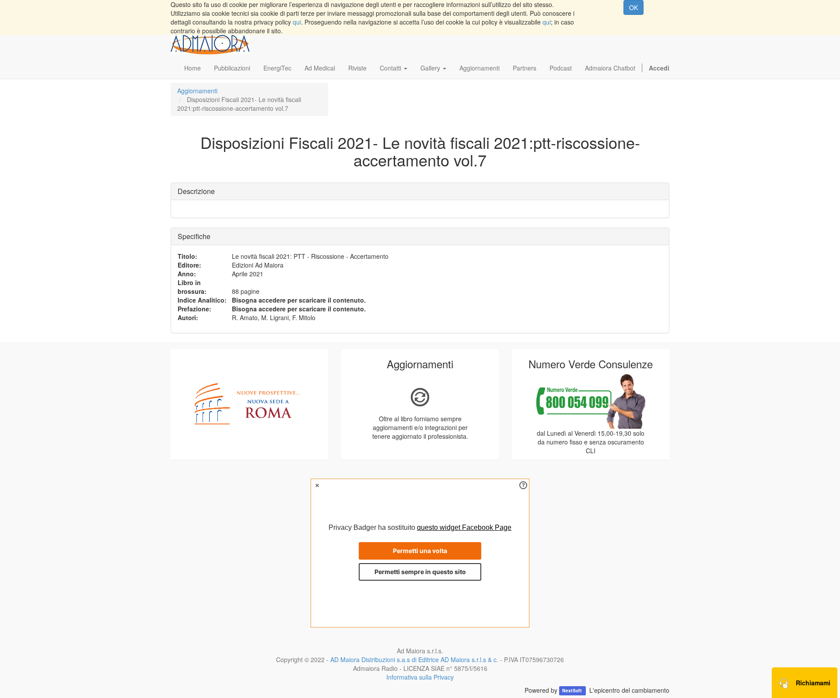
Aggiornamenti (197, 90)
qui (297, 22)
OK (633, 7)
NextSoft (572, 690)
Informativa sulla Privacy (420, 677)
